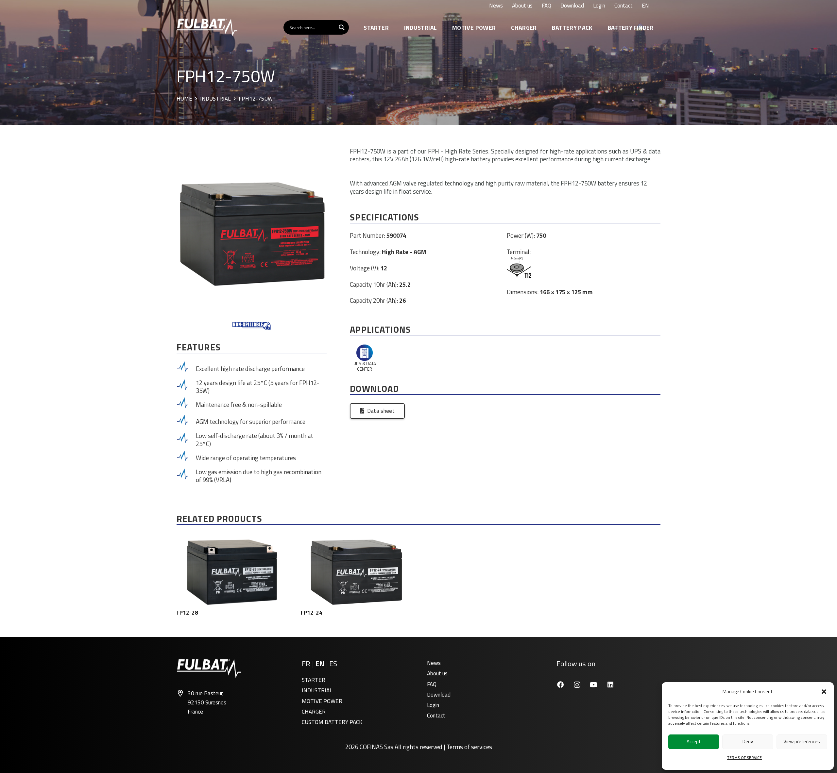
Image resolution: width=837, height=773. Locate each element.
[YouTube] (593, 684)
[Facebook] (560, 684)
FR (306, 663)
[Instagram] (577, 684)
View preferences (801, 741)
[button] (824, 691)
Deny (748, 741)
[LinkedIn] (610, 684)
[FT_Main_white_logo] (207, 27)
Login (433, 705)
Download (439, 694)
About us (437, 673)
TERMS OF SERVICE (744, 757)
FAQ (431, 684)
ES (333, 663)
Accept (694, 741)
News (434, 663)
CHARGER (314, 711)
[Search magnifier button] (341, 27)
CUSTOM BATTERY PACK (332, 722)
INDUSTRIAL (317, 690)
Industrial (215, 99)
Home (184, 99)
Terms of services (469, 746)
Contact (436, 715)
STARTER (313, 680)
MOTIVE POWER (322, 701)
